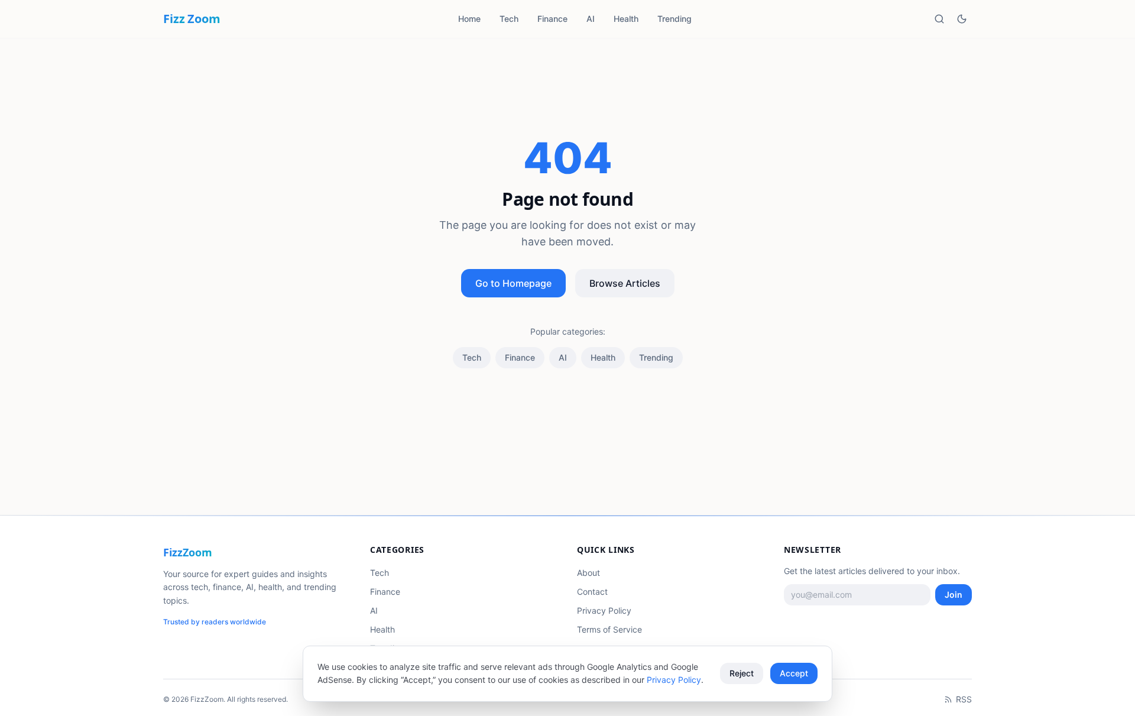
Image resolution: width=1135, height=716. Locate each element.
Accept (794, 673)
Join (953, 594)
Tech (509, 19)
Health (626, 19)
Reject (741, 673)
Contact (592, 592)
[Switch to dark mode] (962, 19)
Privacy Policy (604, 610)
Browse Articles (624, 283)
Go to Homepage (513, 283)
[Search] (939, 19)
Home (469, 19)
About (588, 573)
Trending (674, 19)
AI (590, 19)
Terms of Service (609, 629)
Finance (552, 19)
